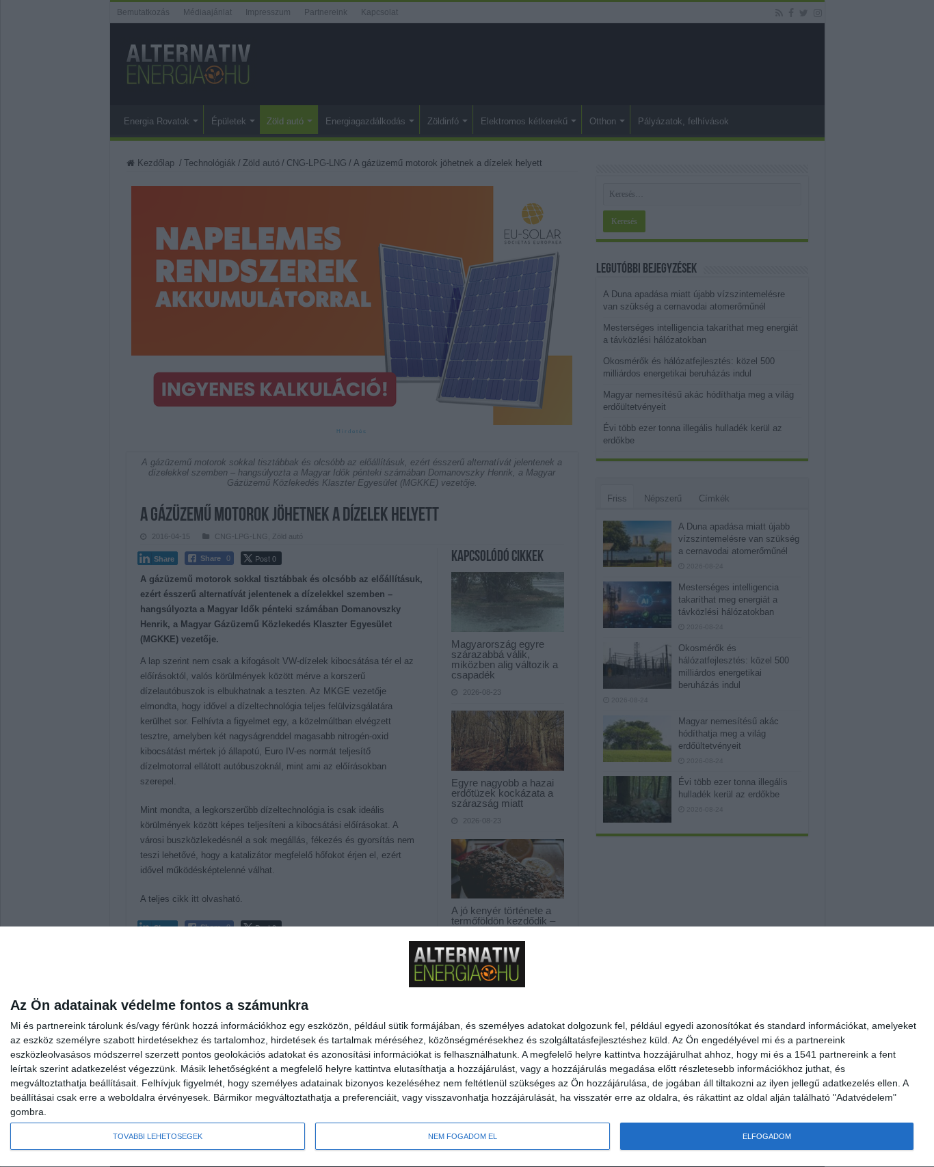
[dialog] (467, 1047)
